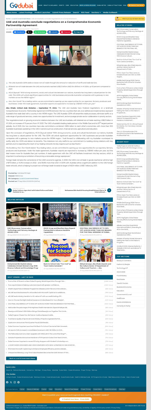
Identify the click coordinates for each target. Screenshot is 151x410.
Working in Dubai (39, 377)
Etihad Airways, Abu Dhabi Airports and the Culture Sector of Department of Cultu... (129, 67)
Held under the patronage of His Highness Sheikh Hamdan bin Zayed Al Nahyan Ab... (38, 307)
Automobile (121, 272)
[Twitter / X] (11, 382)
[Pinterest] (18, 382)
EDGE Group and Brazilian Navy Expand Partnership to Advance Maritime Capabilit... (128, 161)
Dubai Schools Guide (53, 377)
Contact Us (30, 370)
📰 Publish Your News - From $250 (75, 399)
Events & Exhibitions (124, 302)
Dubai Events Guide (67, 377)
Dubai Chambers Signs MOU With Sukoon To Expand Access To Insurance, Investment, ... (128, 118)
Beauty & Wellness (51, 5)
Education (74, 5)
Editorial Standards (19, 370)
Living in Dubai (11, 377)
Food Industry (122, 275)
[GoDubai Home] (21, 5)
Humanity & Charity (123, 306)
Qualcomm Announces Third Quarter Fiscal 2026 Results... (28, 322)
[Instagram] (15, 382)
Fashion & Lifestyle (123, 264)
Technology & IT (122, 268)
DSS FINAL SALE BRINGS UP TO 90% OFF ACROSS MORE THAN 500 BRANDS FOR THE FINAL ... (42, 304)
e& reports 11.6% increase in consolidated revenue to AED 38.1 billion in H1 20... (35, 330)
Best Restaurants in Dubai (116, 377)
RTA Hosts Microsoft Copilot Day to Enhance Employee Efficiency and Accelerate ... (37, 349)
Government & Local (124, 294)
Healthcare (121, 298)
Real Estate (121, 279)
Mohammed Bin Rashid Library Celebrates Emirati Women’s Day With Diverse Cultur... (128, 176)
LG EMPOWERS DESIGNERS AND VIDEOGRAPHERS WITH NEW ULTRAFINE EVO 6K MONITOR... (42, 345)
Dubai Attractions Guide (25, 377)
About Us (9, 370)
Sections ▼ (96, 12)
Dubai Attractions (115, 5)
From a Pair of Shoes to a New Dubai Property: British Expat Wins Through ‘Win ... (37, 281)
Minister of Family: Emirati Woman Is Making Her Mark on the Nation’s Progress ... (129, 240)
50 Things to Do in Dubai (99, 377)
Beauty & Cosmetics (124, 260)
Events (61, 5)
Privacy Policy (46, 370)
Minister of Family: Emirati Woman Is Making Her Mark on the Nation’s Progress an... (129, 111)
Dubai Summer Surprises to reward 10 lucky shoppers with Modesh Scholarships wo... (38, 341)
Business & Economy (124, 287)
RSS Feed (85, 12)
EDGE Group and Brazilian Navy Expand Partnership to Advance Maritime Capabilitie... (128, 39)
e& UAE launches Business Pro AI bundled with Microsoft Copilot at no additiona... (37, 292)
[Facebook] (7, 382)
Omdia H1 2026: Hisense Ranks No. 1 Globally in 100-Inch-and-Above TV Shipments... (129, 248)
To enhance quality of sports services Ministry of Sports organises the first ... (34, 319)
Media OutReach (110, 12)
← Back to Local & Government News (21, 358)
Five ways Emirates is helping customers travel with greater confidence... (34, 285)
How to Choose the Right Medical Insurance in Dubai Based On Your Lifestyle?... (36, 300)
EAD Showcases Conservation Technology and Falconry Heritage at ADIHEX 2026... (130, 31)
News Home (12, 12)
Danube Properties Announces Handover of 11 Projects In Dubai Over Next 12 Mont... (38, 337)
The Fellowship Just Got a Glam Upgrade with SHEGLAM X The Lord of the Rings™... (37, 334)
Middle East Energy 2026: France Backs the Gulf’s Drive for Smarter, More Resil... (129, 204)
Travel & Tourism (122, 283)
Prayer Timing (85, 370)
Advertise (55, 370)
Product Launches (42, 12)
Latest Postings (25, 12)
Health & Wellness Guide (82, 377)
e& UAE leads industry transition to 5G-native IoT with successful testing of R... (35, 296)
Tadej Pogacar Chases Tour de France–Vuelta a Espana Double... (31, 315)
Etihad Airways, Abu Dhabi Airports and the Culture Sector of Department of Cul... (129, 189)
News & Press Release (88, 5)
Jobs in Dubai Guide (132, 377)
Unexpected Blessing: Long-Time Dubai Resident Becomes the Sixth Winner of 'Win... (38, 352)
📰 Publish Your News (136, 5)
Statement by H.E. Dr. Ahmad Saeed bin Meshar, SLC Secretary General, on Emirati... (130, 126)
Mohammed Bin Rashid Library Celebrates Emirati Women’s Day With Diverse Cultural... (128, 54)
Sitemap (94, 370)
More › (140, 25)
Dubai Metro (101, 5)
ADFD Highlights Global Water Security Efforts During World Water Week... (129, 97)
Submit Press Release (61, 12)
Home (40, 5)
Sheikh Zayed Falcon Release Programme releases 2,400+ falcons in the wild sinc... (37, 289)
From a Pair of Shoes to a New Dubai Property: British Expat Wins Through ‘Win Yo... (130, 90)
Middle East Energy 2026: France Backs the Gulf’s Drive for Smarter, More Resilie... (129, 82)
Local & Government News (21, 19)
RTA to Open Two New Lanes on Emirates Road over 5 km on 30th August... (128, 75)
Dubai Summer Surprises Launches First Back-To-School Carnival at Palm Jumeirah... (38, 326)
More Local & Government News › (97, 199)
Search (76, 12)
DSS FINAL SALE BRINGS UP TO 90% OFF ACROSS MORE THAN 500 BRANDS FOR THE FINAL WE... (129, 46)
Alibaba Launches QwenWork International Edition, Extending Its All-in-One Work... (129, 227)
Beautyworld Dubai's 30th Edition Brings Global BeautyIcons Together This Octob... (37, 311)
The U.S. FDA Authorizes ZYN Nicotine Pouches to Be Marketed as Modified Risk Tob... (130, 133)
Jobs (67, 5)
